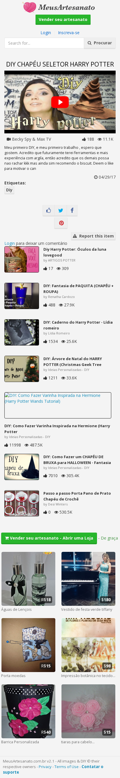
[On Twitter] (60, 211)
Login (45, 32)
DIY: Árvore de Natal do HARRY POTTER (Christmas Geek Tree (72, 361)
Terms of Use (66, 766)
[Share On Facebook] (72, 211)
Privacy (45, 766)
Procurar (101, 43)
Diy (9, 190)
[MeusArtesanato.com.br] (60, 7)
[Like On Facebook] (49, 211)
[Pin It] (61, 223)
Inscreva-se (69, 32)
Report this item (95, 236)
